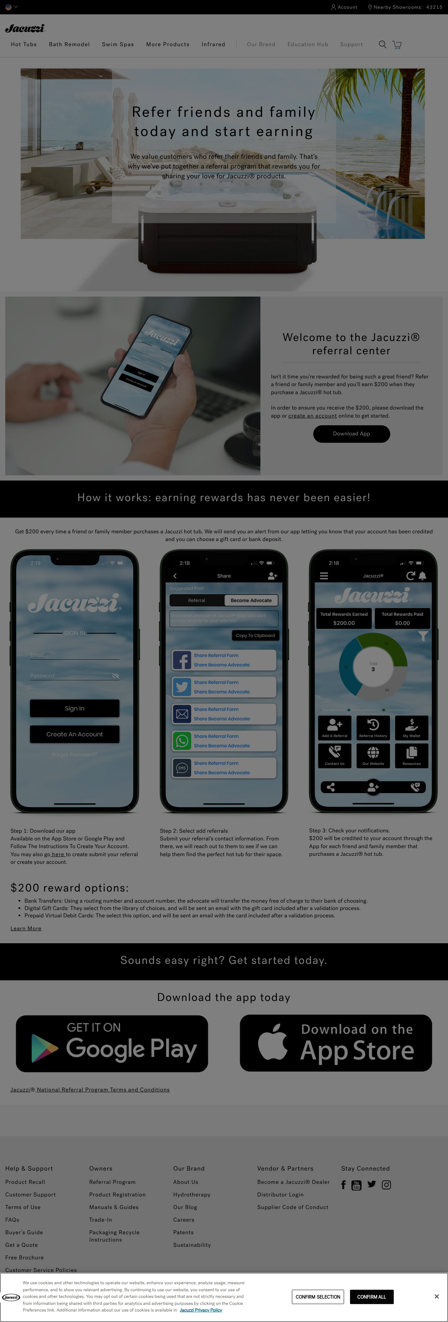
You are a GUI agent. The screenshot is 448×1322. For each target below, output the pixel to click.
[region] (224, 1297)
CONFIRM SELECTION (318, 1297)
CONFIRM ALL (371, 1297)
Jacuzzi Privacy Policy (201, 1310)
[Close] (436, 1296)
